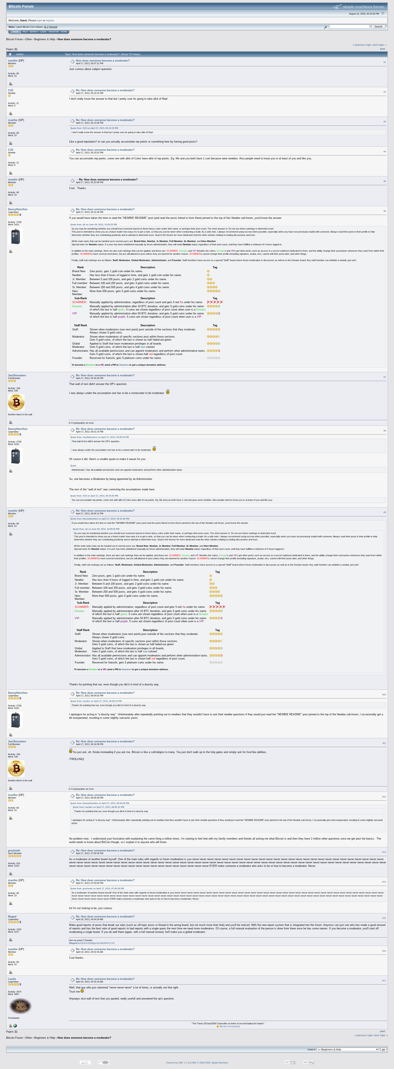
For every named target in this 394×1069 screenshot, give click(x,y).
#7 (385, 377)
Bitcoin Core (226, 1026)
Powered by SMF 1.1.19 (178, 1062)
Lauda (12, 978)
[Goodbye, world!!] (15, 1025)
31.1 (46, 27)
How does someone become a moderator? (84, 39)
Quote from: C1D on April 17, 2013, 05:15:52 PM (94, 496)
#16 (384, 951)
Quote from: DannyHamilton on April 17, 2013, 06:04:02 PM (99, 803)
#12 (384, 796)
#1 (385, 62)
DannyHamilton (17, 209)
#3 (385, 121)
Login (43, 32)
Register (54, 32)
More (64, 32)
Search (34, 32)
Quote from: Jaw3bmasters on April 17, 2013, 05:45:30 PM (99, 437)
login (39, 20)
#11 (384, 743)
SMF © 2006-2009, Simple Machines (210, 1062)
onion (236, 1026)
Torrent (53, 27)
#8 (385, 430)
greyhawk (14, 850)
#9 (385, 512)
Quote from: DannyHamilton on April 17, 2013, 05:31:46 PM (99, 519)
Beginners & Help (44, 39)
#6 (385, 211)
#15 (384, 918)
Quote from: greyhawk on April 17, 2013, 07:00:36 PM (97, 888)
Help (25, 32)
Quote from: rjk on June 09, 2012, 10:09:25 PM (93, 224)
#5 (385, 181)
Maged (12, 916)
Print (382, 49)
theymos (124, 365)
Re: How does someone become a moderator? (105, 90)
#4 (385, 151)
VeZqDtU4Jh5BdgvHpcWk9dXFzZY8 (91, 943)
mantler (13, 60)
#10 (384, 694)
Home (15, 32)
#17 (384, 980)
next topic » (379, 44)
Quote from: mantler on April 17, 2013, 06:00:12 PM (95, 701)
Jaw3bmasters (17, 375)
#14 (384, 882)
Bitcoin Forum (14, 39)
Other (28, 39)
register (50, 20)
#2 (385, 92)
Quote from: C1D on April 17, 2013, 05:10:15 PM (94, 128)
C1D (10, 90)
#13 (384, 852)
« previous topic (362, 44)
